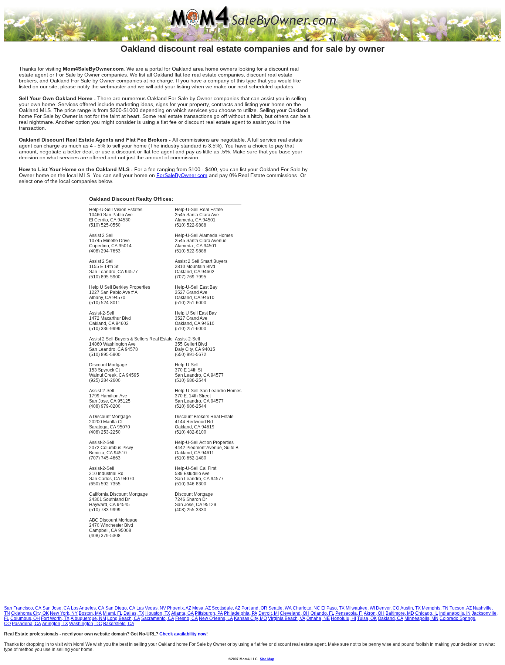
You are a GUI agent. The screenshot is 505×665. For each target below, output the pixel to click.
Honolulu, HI (343, 618)
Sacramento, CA (157, 618)
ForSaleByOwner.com (181, 175)
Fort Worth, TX (55, 618)
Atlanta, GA (182, 613)
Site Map (267, 659)
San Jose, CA (56, 608)
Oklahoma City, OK (30, 613)
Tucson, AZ (461, 608)
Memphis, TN (435, 608)
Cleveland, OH (294, 613)
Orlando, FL (322, 613)
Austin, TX (410, 608)
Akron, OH (374, 613)
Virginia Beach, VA (286, 618)
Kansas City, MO (250, 618)
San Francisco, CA (22, 608)
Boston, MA (90, 613)
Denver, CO (387, 608)
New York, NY (64, 613)
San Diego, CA (120, 608)
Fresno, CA (186, 618)
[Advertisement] (414, 103)
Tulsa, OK (367, 618)
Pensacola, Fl (349, 613)
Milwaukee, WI (360, 608)
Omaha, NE (318, 618)
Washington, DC (85, 623)
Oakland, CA (390, 618)
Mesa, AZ (201, 608)
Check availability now (182, 634)
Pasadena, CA (26, 623)
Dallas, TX (133, 613)
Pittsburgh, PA (209, 613)
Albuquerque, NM (88, 618)
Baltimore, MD (400, 613)
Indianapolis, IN (455, 613)
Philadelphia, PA (240, 613)
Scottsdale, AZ (226, 608)
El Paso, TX (333, 608)
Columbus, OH (25, 618)
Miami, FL (112, 613)
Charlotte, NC (306, 608)
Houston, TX (157, 613)
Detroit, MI (268, 613)
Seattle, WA (280, 608)
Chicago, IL (426, 613)
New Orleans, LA (216, 618)
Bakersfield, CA (118, 623)
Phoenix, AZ (179, 608)
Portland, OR (254, 608)
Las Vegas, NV (151, 608)
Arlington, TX (55, 623)
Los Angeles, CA (87, 608)
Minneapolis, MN (421, 618)
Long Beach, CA (123, 618)
